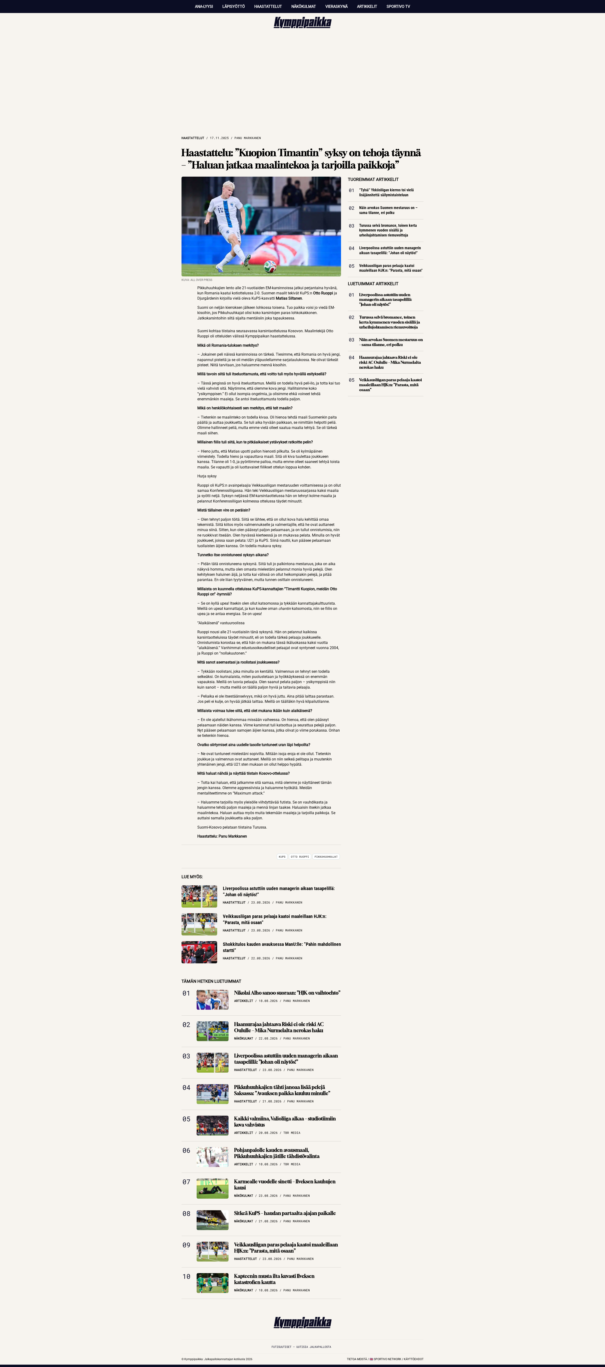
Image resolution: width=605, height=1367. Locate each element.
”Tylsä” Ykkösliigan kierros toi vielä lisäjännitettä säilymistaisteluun (386, 192)
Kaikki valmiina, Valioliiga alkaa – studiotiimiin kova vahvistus (285, 1122)
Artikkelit (367, 6)
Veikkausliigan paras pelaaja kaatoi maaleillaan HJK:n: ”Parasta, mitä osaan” (274, 919)
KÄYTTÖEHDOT (414, 1359)
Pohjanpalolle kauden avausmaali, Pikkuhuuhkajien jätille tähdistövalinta (277, 1153)
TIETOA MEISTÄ (357, 1359)
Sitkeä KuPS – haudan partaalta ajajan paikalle (285, 1213)
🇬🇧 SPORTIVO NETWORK (385, 1359)
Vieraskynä (336, 6)
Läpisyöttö (233, 6)
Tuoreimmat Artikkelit (373, 179)
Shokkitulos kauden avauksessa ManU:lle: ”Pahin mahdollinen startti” (282, 947)
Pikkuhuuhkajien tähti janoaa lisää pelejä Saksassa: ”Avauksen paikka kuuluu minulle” (282, 1090)
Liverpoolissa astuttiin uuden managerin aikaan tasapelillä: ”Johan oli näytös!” (279, 891)
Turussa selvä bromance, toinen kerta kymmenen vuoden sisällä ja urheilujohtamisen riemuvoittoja (388, 230)
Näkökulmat (303, 6)
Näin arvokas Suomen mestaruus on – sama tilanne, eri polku (388, 210)
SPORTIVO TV (398, 6)
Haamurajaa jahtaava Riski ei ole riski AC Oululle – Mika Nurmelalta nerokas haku (279, 1027)
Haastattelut (268, 6)
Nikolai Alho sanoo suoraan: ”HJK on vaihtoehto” (287, 993)
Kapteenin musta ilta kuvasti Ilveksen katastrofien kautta (274, 1279)
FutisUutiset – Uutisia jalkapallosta (301, 1347)
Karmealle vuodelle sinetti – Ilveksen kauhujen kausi (285, 1185)
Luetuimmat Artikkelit (373, 283)
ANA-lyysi (204, 6)
